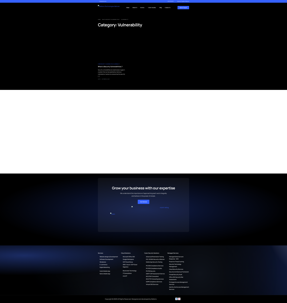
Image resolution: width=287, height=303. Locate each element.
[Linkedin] (176, 299)
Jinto (99, 79)
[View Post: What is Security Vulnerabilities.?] (112, 52)
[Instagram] (179, 299)
